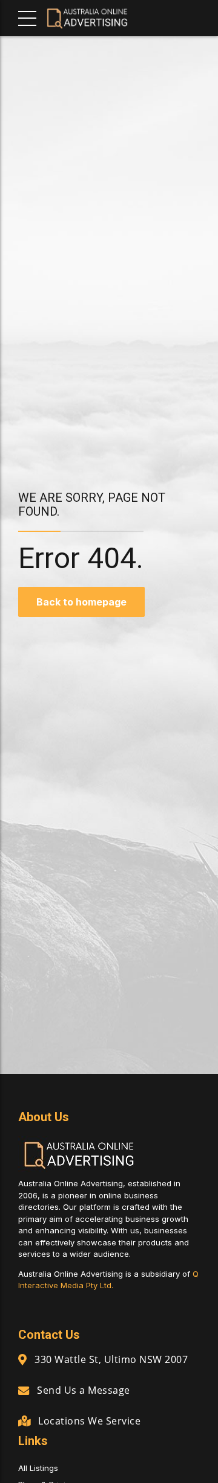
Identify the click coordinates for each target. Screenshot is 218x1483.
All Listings (38, 1468)
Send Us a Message (83, 1390)
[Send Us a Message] (23, 1390)
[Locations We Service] (24, 1420)
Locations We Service (89, 1421)
